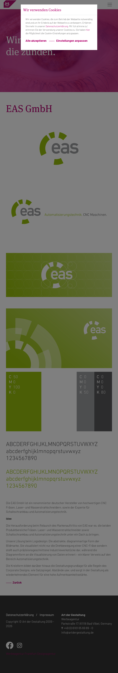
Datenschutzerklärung (57, 26)
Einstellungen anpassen (72, 40)
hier (88, 29)
